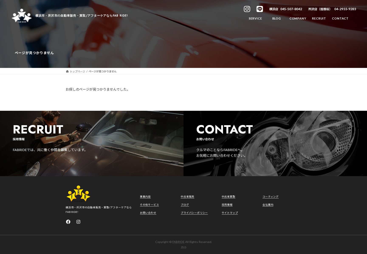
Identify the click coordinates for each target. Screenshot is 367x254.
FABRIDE (178, 242)
